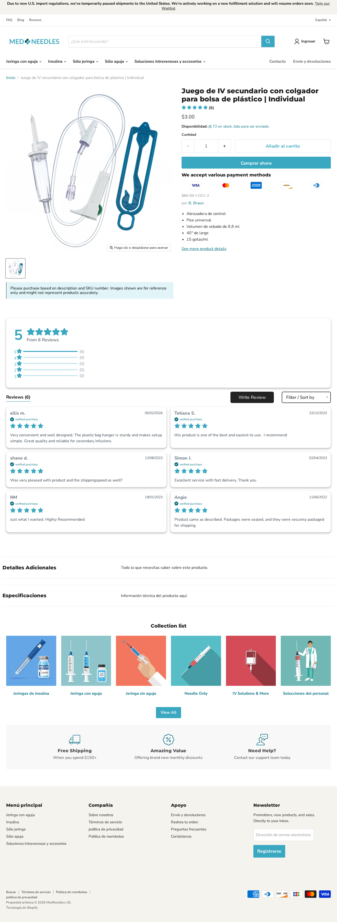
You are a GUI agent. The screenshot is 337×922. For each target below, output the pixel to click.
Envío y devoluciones (312, 61)
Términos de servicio (105, 822)
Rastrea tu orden (184, 822)
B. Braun (196, 203)
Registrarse (269, 851)
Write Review (252, 397)
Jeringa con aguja (22, 61)
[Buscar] (268, 41)
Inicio (10, 78)
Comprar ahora (256, 163)
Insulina (55, 61)
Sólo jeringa (84, 61)
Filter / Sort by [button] (300, 397)
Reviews (35, 20)
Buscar (11, 892)
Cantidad (189, 135)
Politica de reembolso (106, 836)
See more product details (204, 248)
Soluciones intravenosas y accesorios (168, 61)
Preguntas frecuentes (188, 829)
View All (168, 712)
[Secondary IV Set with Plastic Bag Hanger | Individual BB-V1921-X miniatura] (15, 268)
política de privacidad (106, 829)
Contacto (277, 61)
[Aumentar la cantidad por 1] (224, 146)
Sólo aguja (115, 61)
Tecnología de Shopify (22, 907)
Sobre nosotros (101, 814)
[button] (198, 108)
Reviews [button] (18, 397)
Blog (20, 20)
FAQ (9, 20)
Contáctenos (181, 836)
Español (321, 20)
